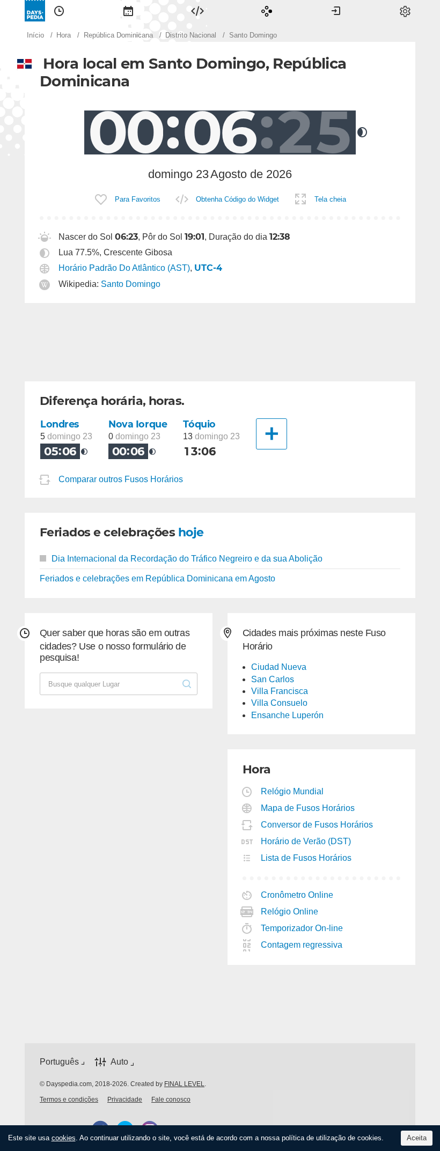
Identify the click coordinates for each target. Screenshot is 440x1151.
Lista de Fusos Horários (306, 857)
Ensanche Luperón (287, 715)
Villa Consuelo (279, 702)
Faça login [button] (336, 10)
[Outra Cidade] (271, 433)
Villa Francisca (279, 691)
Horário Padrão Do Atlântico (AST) (124, 267)
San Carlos (272, 679)
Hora (59, 10)
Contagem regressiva (301, 944)
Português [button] (59, 1061)
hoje (191, 532)
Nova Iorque (137, 424)
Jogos (266, 10)
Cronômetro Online (297, 894)
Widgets (197, 10)
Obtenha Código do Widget (237, 199)
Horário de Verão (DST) (306, 841)
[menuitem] (59, 10)
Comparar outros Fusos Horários (120, 479)
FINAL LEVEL (184, 1084)
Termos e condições (69, 1099)
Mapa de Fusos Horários (308, 808)
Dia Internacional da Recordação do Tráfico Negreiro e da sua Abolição (187, 558)
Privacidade (124, 1099)
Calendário (128, 10)
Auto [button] (119, 1061)
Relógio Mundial (292, 791)
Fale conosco (170, 1099)
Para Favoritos (137, 199)
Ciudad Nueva (278, 667)
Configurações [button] (405, 10)
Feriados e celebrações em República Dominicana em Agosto (157, 578)
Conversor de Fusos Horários (317, 824)
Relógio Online (289, 911)
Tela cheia (330, 199)
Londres (59, 424)
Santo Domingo (130, 284)
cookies (64, 1138)
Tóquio (199, 424)
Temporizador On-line (302, 928)
